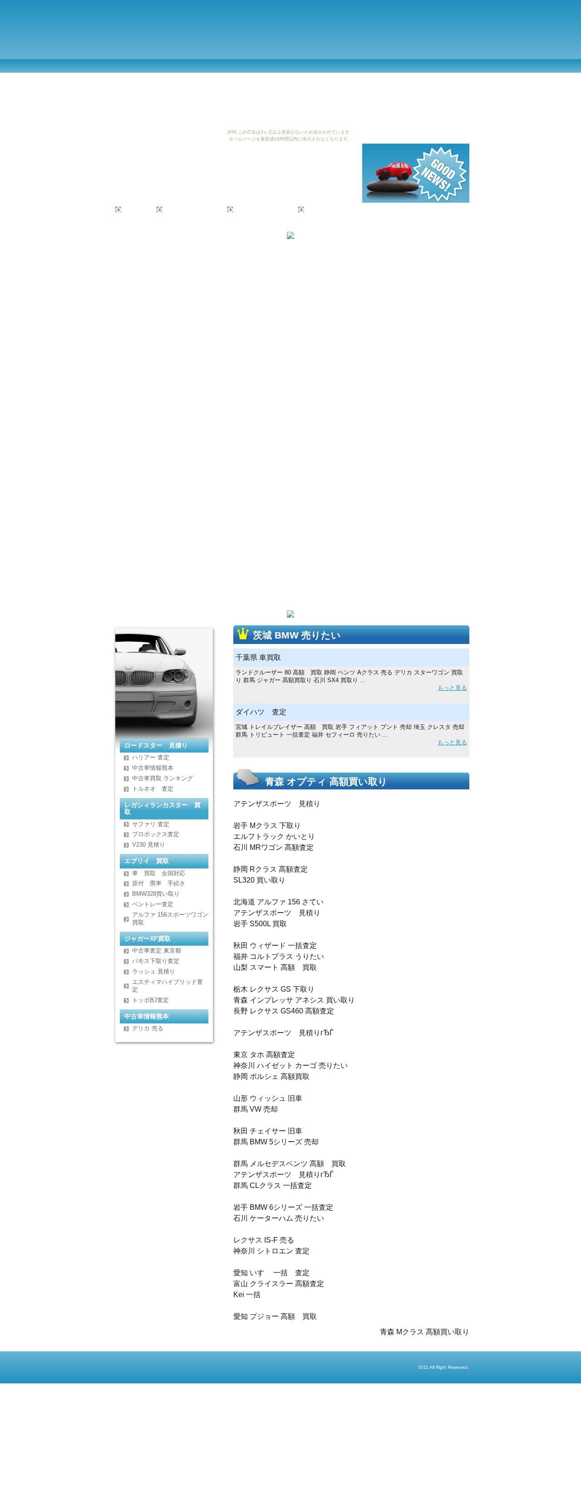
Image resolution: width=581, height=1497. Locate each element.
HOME (133, 209)
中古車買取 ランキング (162, 778)
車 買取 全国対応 (158, 873)
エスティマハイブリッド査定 (167, 985)
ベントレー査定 (152, 904)
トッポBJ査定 (150, 1000)
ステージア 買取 (260, 209)
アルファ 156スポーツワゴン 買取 (170, 918)
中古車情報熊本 (152, 767)
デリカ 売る (147, 1028)
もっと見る (452, 687)
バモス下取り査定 (155, 961)
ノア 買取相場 (328, 209)
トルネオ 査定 (152, 788)
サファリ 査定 (150, 824)
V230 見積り (148, 844)
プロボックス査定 (155, 834)
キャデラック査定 (189, 209)
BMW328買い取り (156, 893)
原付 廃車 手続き (158, 883)
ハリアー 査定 (150, 757)
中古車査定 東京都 (156, 950)
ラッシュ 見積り (153, 971)
